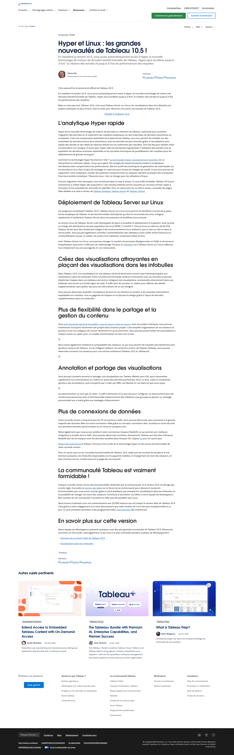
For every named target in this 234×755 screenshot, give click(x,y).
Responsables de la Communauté (125, 691)
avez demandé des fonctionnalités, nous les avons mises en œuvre (97, 324)
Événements (115, 715)
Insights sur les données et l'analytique (79, 691)
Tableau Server (118, 191)
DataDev (114, 695)
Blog (26, 26)
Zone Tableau (116, 705)
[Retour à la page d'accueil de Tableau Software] (29, 3)
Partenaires (159, 676)
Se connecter (208, 8)
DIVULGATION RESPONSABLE (95, 743)
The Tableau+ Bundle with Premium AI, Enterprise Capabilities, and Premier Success (115, 632)
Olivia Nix (72, 73)
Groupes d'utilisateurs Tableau (124, 686)
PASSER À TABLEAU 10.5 (117, 114)
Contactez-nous (174, 8)
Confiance (48, 735)
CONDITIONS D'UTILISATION (53, 743)
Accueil (21, 26)
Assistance (192, 676)
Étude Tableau (67, 695)
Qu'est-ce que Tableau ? (73, 676)
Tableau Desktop (101, 191)
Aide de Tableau (194, 691)
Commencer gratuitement (168, 15)
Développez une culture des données (78, 686)
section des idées (93, 488)
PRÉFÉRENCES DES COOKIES (29, 747)
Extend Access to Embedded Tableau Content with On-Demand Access (48, 632)
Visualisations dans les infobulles (76, 543)
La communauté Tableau (122, 676)
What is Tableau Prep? (173, 627)
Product (32, 26)
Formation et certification (198, 686)
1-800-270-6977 (191, 8)
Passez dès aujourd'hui (70, 443)
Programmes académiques (122, 710)
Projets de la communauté (122, 700)
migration (128, 244)
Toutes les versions (195, 695)
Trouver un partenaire (164, 681)
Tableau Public (116, 681)
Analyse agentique (69, 681)
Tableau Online (137, 191)
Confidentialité (74, 743)
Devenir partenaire (162, 686)
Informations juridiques (28, 743)
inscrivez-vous (123, 509)
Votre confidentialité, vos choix (62, 747)
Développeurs (72, 735)
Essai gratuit (33, 685)
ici (141, 438)
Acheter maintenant (201, 15)
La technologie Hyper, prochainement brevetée (133, 159)
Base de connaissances (197, 681)
